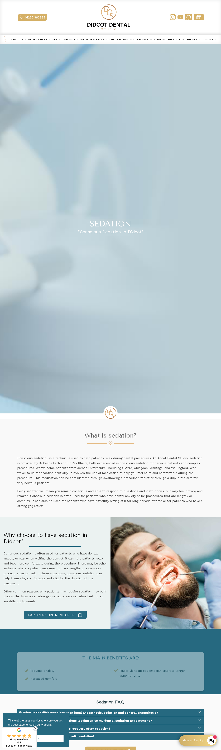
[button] (32, 17)
